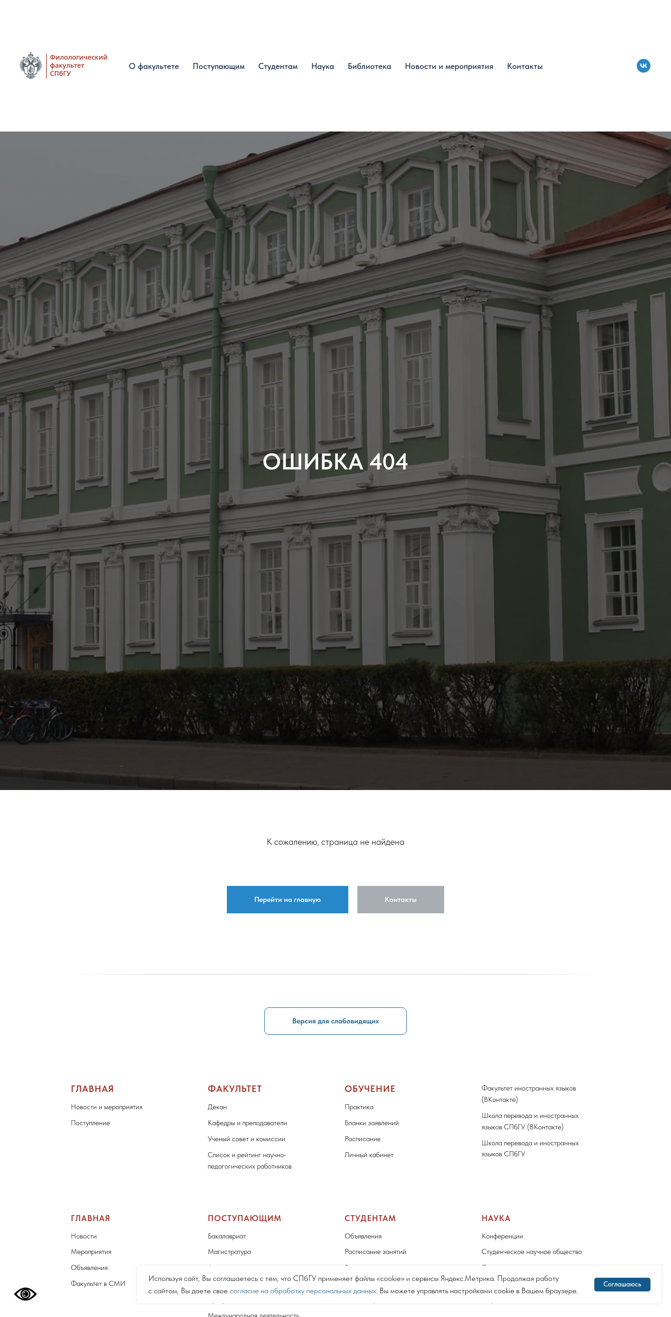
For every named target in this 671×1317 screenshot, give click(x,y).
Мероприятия (91, 1251)
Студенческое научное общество (532, 1251)
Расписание (363, 1138)
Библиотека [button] (369, 66)
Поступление (90, 1122)
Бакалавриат (227, 1236)
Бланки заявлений (372, 1122)
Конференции (502, 1236)
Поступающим (219, 66)
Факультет (235, 1088)
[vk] (643, 66)
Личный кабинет (369, 1154)
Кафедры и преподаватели (247, 1122)
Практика (359, 1106)
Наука (322, 66)
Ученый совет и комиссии (246, 1138)
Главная (92, 1088)
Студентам (278, 66)
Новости (84, 1236)
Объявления (89, 1267)
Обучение (370, 1088)
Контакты (525, 66)
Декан (217, 1106)
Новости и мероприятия (449, 66)
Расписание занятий (375, 1251)
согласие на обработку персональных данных (303, 1290)
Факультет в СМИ (98, 1283)
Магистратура (229, 1251)
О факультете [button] (154, 66)
